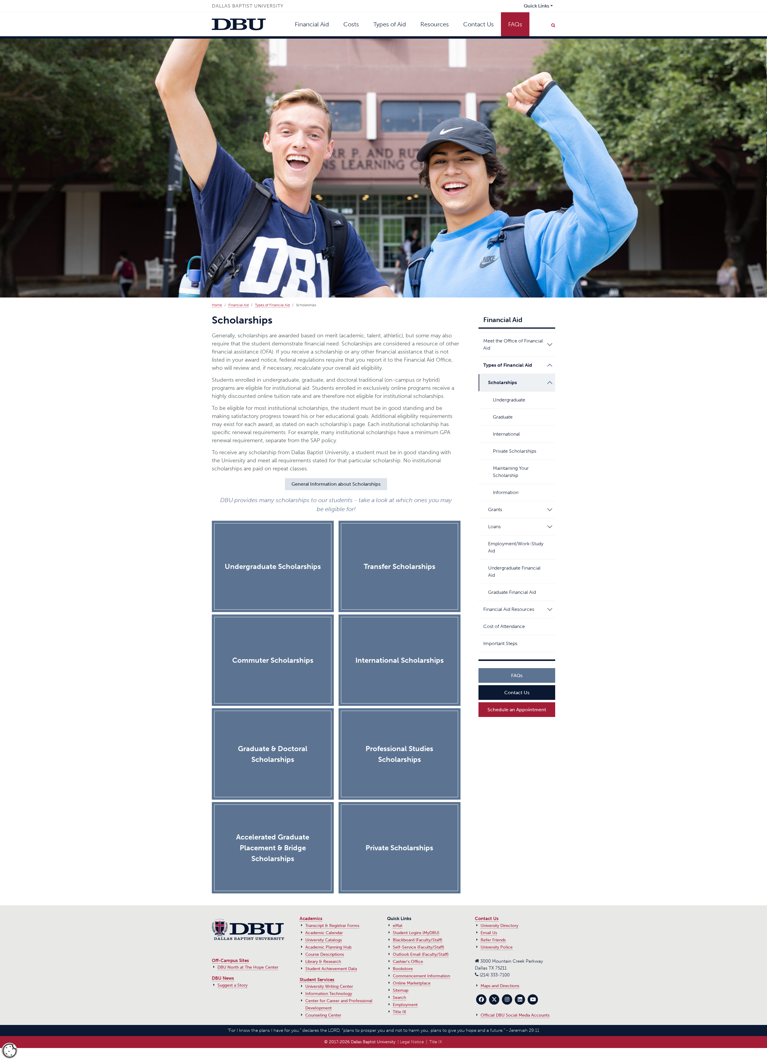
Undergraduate (509, 400)
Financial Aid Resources (508, 609)
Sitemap (400, 990)
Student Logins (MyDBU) (416, 932)
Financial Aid (312, 24)
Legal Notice (412, 1041)
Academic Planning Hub (328, 947)
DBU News (223, 978)
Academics (311, 918)
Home (217, 305)
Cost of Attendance (504, 626)
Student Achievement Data (331, 968)
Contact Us (478, 24)
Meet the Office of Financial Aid (513, 344)
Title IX (399, 1011)
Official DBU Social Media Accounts (515, 1015)
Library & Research (323, 961)
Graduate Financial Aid (512, 592)
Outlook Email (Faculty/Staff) (421, 954)
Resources (434, 24)
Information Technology (328, 993)
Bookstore (403, 968)
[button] (550, 344)
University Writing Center (329, 986)
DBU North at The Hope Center (248, 967)
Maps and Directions (500, 985)
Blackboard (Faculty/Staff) (417, 940)
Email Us (489, 932)
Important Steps (500, 643)
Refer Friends (493, 940)
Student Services (317, 979)
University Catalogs (323, 940)
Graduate (503, 417)
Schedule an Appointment (516, 709)
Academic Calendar (324, 932)
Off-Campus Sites (230, 960)
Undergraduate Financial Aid (514, 571)
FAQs (515, 24)
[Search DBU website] (553, 24)
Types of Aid (389, 24)
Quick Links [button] (536, 6)
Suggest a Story (232, 985)
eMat (397, 925)
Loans (494, 526)
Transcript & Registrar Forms (332, 925)
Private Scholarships (514, 451)
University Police (497, 947)
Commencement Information (421, 976)
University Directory (499, 925)
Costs (351, 24)
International (506, 434)
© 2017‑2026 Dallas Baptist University (359, 1041)
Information (505, 492)
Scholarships (502, 382)
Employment (405, 1004)
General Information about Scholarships (336, 484)
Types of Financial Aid (272, 305)
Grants (495, 509)
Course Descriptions (324, 954)
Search (399, 997)
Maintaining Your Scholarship (511, 471)
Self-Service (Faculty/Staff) (418, 947)
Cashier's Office (408, 961)
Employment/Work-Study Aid (515, 547)
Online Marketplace (412, 983)
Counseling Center (323, 1015)
